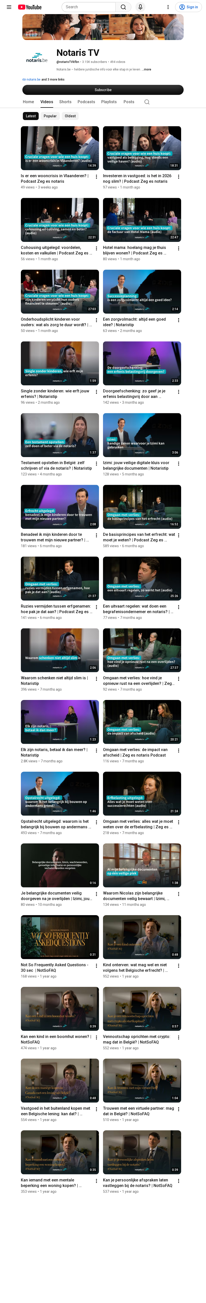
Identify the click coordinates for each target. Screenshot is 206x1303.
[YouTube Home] (29, 7)
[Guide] (9, 7)
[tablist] (103, 102)
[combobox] (90, 7)
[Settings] (168, 7)
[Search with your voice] (140, 7)
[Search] (123, 7)
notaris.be (33, 79)
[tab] (28, 102)
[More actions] (96, 177)
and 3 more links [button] (53, 79)
